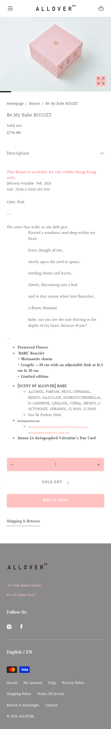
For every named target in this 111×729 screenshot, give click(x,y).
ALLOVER (26, 717)
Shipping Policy (19, 694)
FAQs (52, 683)
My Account (32, 683)
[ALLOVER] (55, 8)
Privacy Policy (73, 683)
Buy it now (55, 500)
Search (12, 683)
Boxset (34, 104)
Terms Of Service (50, 694)
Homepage (15, 104)
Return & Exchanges (23, 705)
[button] (10, 8)
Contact (51, 705)
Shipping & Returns (23, 521)
